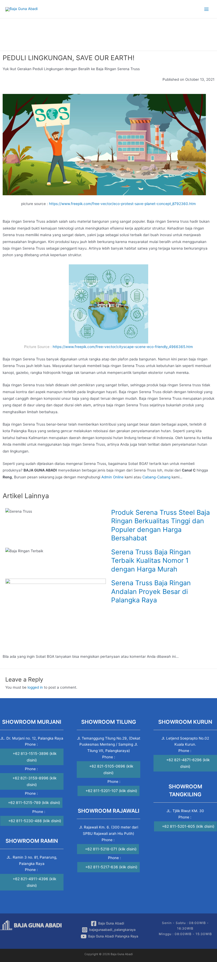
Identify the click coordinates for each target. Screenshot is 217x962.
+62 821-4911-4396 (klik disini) (34, 882)
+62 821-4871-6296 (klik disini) (188, 763)
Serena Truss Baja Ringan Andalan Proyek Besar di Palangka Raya (151, 591)
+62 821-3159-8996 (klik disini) (34, 781)
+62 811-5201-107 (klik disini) (111, 790)
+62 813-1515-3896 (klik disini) (35, 756)
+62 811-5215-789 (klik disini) (34, 802)
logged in (35, 687)
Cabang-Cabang (156, 477)
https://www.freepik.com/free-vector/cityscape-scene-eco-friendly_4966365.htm (123, 347)
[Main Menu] (206, 9)
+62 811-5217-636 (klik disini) (111, 867)
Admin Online (112, 477)
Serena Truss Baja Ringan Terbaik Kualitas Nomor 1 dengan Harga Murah (151, 560)
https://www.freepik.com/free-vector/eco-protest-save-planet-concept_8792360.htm (122, 204)
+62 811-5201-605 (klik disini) (188, 826)
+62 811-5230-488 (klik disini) (34, 820)
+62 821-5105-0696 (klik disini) (111, 769)
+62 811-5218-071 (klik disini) (111, 849)
